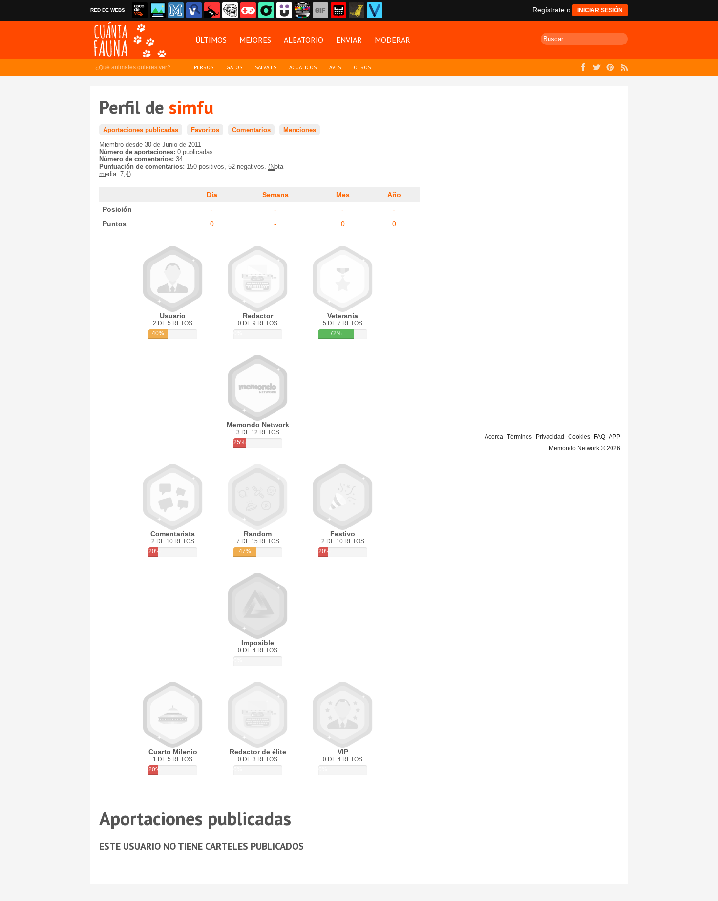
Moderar (392, 39)
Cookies (579, 436)
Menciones (299, 129)
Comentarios (251, 129)
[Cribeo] (266, 10)
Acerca (494, 436)
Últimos (211, 39)
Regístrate (548, 10)
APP (614, 436)
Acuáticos (303, 67)
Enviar (349, 39)
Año (394, 194)
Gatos (234, 67)
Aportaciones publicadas (140, 129)
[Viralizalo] (374, 10)
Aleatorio (303, 39)
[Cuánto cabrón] (230, 10)
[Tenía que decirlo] (338, 10)
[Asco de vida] (140, 10)
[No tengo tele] (302, 10)
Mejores (255, 39)
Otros (362, 67)
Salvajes (265, 67)
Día (212, 194)
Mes (343, 194)
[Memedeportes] (176, 10)
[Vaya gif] (320, 10)
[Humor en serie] (284, 10)
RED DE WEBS (107, 10)
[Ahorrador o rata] (356, 10)
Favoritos (205, 129)
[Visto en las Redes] (194, 10)
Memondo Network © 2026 (584, 448)
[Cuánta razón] (158, 10)
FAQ (599, 436)
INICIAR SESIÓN (600, 10)
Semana (275, 194)
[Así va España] (212, 10)
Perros (203, 67)
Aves (335, 67)
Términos (519, 436)
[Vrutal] (248, 10)
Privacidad (550, 436)
